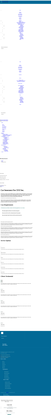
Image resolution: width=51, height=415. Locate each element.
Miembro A (21, 25)
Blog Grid (21, 33)
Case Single (21, 28)
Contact (20, 39)
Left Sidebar (21, 37)
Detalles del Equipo (21, 26)
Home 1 (2, 160)
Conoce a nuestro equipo (21, 24)
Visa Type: (1, 178)
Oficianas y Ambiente (5, 142)
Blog (20, 32)
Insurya (7, 392)
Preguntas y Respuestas (21, 31)
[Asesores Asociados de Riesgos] (4, 120)
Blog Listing (20, 99)
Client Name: (1, 175)
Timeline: (1, 179)
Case (2, 161)
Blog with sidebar (22, 35)
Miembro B (5, 138)
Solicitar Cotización (21, 30)
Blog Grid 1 (21, 97)
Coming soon (4, 144)
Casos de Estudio (5, 140)
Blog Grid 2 (21, 34)
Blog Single (21, 36)
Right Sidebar (21, 101)
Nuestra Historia (21, 29)
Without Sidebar (22, 38)
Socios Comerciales (21, 27)
